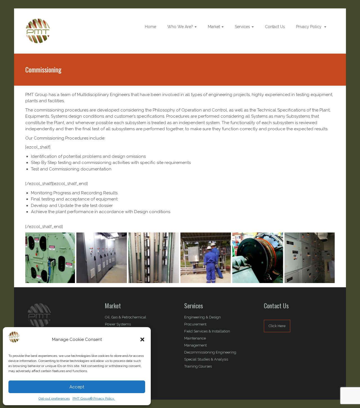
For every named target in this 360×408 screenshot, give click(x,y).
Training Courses (198, 366)
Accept (76, 386)
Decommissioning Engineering (210, 352)
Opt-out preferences (54, 398)
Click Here (277, 326)
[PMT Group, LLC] (38, 21)
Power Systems (118, 324)
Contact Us (275, 26)
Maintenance (195, 338)
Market (214, 26)
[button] (142, 339)
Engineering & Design (202, 317)
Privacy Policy (309, 26)
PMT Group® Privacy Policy (94, 398)
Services (242, 26)
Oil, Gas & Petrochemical (125, 317)
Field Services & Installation (207, 331)
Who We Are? (180, 26)
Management (195, 345)
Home (150, 26)
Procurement (195, 324)
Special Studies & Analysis (206, 359)
